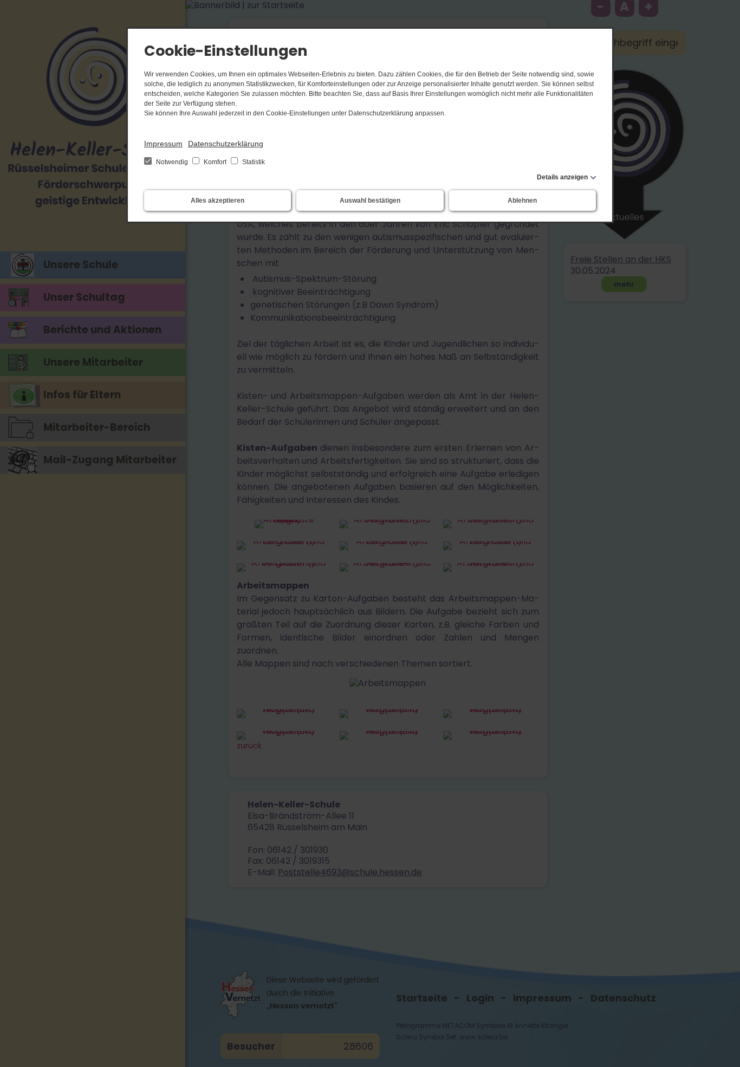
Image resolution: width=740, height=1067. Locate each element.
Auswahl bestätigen (370, 200)
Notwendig (172, 162)
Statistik (253, 162)
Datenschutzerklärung (225, 143)
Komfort (215, 162)
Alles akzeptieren (217, 200)
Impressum (163, 143)
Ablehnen (522, 200)
